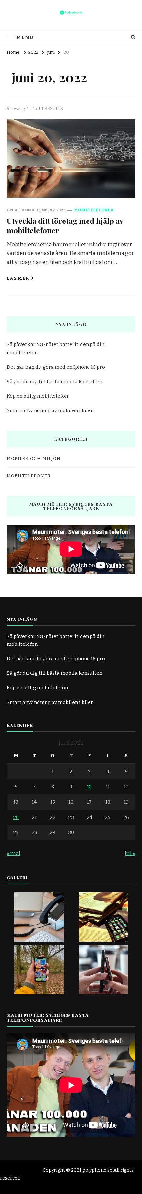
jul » (130, 853)
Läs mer (18, 278)
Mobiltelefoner (93, 210)
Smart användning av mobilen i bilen (50, 410)
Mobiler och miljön (34, 458)
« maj (13, 853)
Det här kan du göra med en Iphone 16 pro (56, 367)
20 (16, 817)
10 (89, 787)
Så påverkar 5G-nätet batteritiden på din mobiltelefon (55, 348)
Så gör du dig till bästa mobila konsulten (54, 382)
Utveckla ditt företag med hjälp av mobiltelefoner (65, 225)
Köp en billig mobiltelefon (37, 396)
